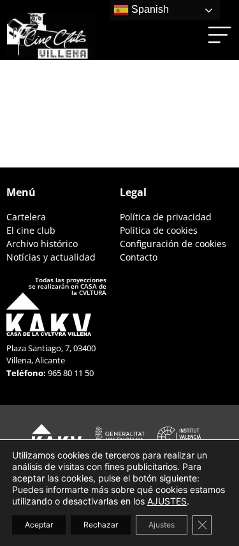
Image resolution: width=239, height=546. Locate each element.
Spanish (149, 9)
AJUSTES (167, 501)
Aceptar (39, 524)
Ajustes (161, 524)
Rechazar (100, 524)
